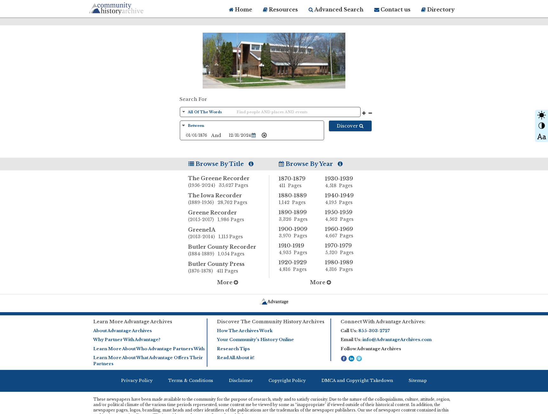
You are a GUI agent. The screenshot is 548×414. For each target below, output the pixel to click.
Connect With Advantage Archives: (383, 322)
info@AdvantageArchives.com (397, 339)
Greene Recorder (216, 215)
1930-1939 (339, 181)
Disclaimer (241, 380)
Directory (440, 9)
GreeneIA (215, 233)
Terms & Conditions (190, 380)
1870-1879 (292, 181)
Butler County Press (216, 267)
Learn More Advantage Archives (132, 322)
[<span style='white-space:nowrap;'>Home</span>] (128, 7)
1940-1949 (339, 198)
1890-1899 (293, 215)
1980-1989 (339, 265)
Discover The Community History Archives (270, 322)
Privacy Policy (137, 380)
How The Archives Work (244, 330)
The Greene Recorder (219, 181)
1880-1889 (293, 198)
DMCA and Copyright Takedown (357, 380)
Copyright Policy (287, 380)
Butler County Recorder (222, 250)
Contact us (394, 9)
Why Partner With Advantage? (126, 339)
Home (243, 9)
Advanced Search (338, 9)
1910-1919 (293, 248)
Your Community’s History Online (255, 339)
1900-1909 (293, 232)
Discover (348, 126)
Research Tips (233, 348)
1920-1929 (293, 265)
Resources (283, 9)
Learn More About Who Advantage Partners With (149, 348)
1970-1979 (339, 248)
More (225, 282)
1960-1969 (339, 232)
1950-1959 (339, 215)
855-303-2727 (374, 330)
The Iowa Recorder (217, 198)
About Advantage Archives (122, 330)
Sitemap (417, 380)
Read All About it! (235, 357)
